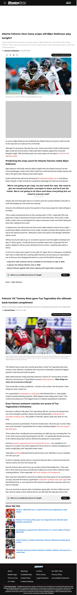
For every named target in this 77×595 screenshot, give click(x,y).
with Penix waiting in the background (46, 472)
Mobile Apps (12, 575)
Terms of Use (13, 578)
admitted (17, 453)
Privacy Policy (57, 575)
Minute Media (12, 586)
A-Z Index (11, 581)
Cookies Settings (27, 581)
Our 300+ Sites (57, 571)
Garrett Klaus (9, 310)
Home (8, 282)
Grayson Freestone (11, 51)
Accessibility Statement (60, 578)
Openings (24, 571)
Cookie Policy (26, 578)
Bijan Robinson (17, 282)
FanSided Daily (26, 575)
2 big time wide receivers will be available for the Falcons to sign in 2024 (36, 262)
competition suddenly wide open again (52, 480)
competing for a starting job (29, 394)
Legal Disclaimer (42, 578)
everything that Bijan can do (48, 178)
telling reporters (48, 379)
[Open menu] (5, 3)
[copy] (17, 55)
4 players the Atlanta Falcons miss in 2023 (23, 265)
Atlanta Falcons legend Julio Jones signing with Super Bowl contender (35, 268)
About (10, 571)
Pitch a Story (41, 575)
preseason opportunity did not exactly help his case (31, 443)
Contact (39, 571)
